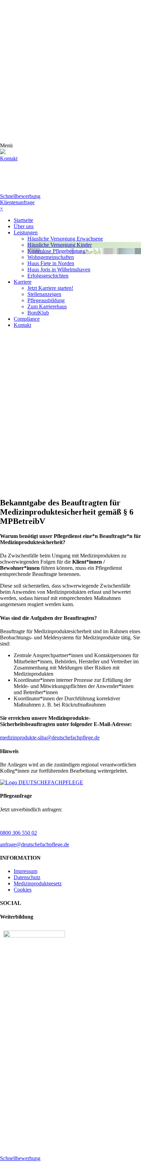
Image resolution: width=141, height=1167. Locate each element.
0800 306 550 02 (18, 833)
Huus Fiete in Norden (50, 263)
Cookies (22, 890)
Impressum (25, 871)
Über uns (24, 226)
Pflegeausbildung (46, 300)
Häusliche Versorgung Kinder (59, 245)
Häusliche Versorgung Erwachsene (65, 239)
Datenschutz (27, 877)
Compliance (27, 319)
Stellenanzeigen (44, 294)
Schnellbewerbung (20, 196)
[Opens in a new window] (34, 935)
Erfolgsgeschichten (47, 276)
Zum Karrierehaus (47, 306)
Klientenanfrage (17, 202)
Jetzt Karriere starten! (50, 288)
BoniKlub (38, 313)
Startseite (23, 220)
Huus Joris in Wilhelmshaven (58, 269)
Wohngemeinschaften (50, 257)
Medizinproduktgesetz (38, 883)
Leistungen (26, 232)
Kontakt (8, 158)
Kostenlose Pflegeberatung (56, 251)
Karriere (22, 282)
